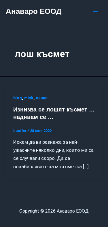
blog (17, 98)
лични (42, 98)
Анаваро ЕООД (34, 11)
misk (28, 98)
